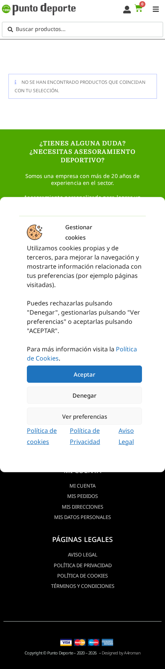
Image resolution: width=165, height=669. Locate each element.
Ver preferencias (84, 416)
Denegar (84, 395)
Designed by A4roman (121, 653)
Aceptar (84, 374)
